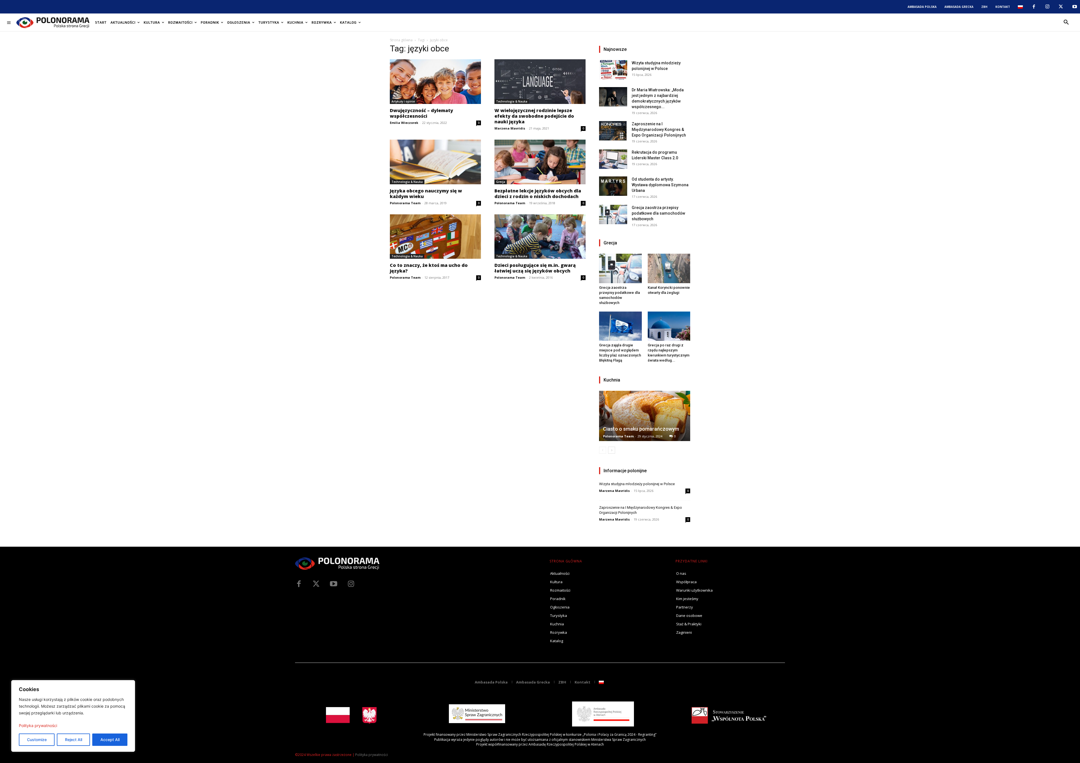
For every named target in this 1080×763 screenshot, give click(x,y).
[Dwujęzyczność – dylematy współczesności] (435, 81)
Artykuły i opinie (403, 101)
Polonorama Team (405, 203)
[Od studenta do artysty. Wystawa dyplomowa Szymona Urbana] (613, 186)
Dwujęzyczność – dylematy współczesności (421, 113)
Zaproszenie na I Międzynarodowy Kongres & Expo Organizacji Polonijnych (659, 129)
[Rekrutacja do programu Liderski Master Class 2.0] (613, 159)
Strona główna (401, 40)
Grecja (500, 182)
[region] (73, 716)
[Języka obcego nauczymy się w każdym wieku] (435, 162)
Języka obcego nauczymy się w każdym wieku (426, 193)
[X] (1061, 6)
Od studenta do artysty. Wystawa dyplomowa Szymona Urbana (660, 185)
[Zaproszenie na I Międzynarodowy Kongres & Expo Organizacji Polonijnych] (613, 130)
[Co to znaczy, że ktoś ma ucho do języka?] (435, 236)
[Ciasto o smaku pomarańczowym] (644, 416)
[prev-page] (602, 450)
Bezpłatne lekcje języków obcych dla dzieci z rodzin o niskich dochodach (537, 193)
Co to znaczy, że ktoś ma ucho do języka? (429, 268)
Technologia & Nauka (511, 101)
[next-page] (611, 450)
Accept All (110, 739)
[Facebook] (1033, 6)
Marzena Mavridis (509, 128)
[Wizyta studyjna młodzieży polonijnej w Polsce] (613, 70)
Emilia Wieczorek (404, 123)
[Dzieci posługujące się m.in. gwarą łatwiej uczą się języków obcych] (540, 236)
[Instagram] (1047, 6)
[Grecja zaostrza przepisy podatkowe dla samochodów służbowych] (613, 214)
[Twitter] (316, 584)
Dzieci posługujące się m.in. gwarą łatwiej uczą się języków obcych (535, 268)
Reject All (73, 739)
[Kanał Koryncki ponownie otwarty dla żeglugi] (669, 268)
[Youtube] (1074, 6)
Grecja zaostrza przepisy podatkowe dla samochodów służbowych (658, 213)
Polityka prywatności (38, 725)
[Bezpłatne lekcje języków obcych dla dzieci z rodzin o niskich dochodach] (540, 162)
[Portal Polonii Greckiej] (52, 22)
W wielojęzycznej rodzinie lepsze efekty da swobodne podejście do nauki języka (534, 116)
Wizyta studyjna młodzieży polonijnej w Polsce (637, 484)
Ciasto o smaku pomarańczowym (641, 429)
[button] (1066, 22)
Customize (37, 739)
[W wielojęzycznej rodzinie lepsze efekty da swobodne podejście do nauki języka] (540, 81)
